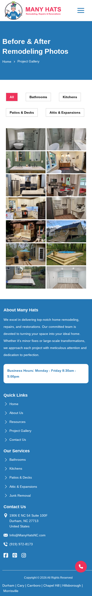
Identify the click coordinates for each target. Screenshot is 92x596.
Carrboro (34, 585)
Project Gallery (20, 431)
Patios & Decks (20, 477)
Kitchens (15, 468)
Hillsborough (71, 585)
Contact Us (17, 439)
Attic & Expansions (23, 486)
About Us (16, 413)
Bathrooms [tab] (38, 97)
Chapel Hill (51, 585)
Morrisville (10, 591)
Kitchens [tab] (70, 97)
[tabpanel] (46, 208)
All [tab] (12, 97)
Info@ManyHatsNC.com (27, 535)
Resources (17, 422)
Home (6, 61)
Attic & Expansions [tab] (65, 112)
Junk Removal (20, 495)
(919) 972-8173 (21, 544)
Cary (20, 585)
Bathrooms (17, 459)
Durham (8, 585)
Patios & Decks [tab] (22, 112)
